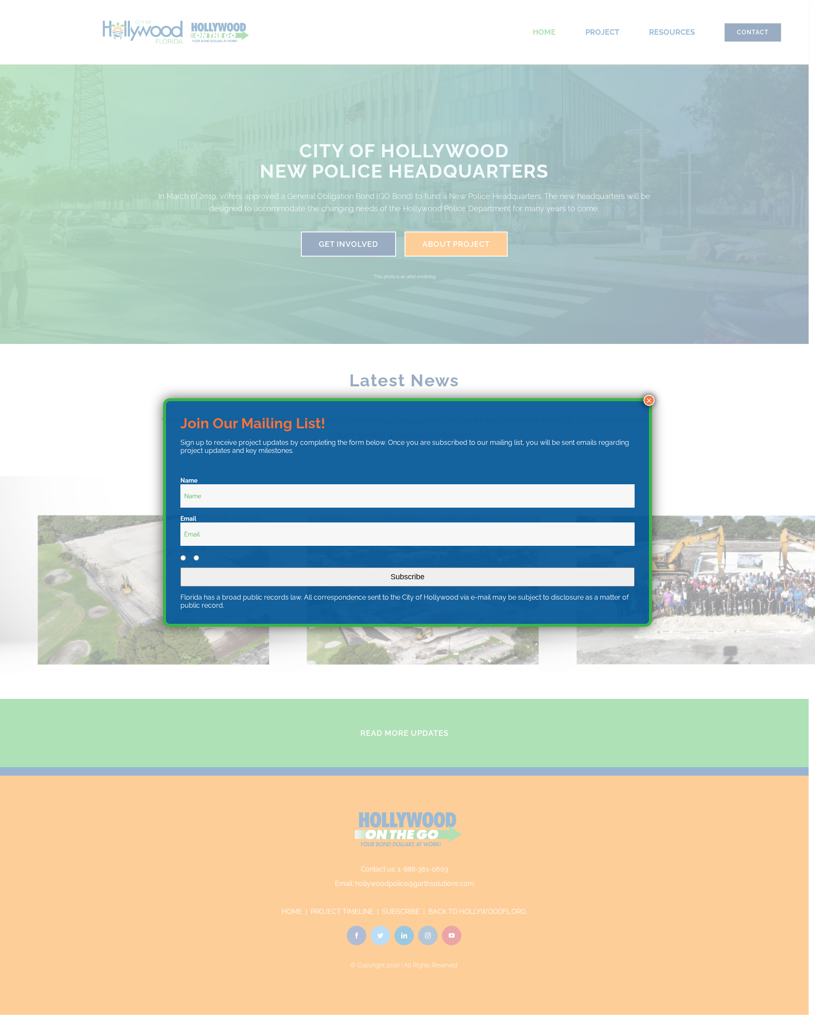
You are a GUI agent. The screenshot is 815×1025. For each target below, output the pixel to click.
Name (188, 480)
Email (188, 518)
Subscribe (407, 577)
